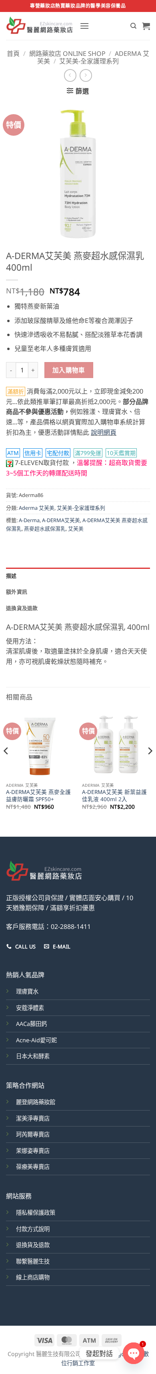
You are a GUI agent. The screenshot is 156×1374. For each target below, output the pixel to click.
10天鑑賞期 (121, 453)
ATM (13, 453)
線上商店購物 (33, 1277)
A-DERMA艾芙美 (61, 520)
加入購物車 (68, 370)
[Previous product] (86, 75)
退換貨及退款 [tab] (22, 608)
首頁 (13, 53)
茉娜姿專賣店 (33, 1150)
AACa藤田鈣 (31, 1024)
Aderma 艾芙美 (36, 507)
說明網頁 (103, 432)
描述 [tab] (11, 575)
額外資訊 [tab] (16, 591)
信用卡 (32, 453)
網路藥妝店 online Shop (67, 53)
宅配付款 (58, 453)
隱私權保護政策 (35, 1212)
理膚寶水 (27, 991)
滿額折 (15, 391)
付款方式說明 (33, 1229)
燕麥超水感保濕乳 (45, 528)
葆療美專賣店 (33, 1166)
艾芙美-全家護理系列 (89, 61)
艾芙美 (76, 528)
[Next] (149, 767)
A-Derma (29, 520)
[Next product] (70, 75)
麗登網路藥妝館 (35, 1102)
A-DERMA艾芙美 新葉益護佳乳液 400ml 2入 (114, 795)
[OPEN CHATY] (133, 1353)
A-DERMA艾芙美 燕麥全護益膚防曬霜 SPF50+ (38, 795)
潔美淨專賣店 (33, 1118)
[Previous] (6, 767)
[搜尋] (133, 26)
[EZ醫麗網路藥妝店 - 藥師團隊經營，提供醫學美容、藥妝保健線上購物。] (40, 26)
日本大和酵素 (33, 1056)
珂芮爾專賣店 (33, 1134)
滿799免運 (88, 453)
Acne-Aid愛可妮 (36, 1040)
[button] (84, 26)
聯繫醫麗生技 (33, 1261)
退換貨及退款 (33, 1245)
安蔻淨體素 (30, 1008)
